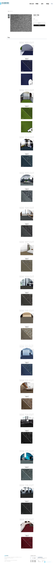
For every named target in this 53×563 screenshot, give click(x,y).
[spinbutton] (35, 20)
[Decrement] (34, 20)
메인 (8, 11)
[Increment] (36, 20)
